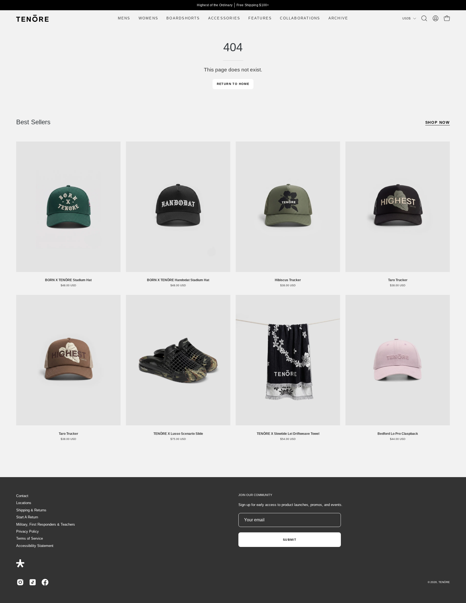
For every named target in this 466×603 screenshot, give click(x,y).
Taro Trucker (397, 280)
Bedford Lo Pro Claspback (398, 433)
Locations (23, 503)
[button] (424, 18)
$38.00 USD (288, 285)
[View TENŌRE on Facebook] (45, 582)
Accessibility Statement (34, 546)
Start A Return (27, 517)
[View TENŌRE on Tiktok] (33, 582)
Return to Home (233, 83)
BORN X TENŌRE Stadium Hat (68, 280)
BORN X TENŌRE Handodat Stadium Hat (178, 280)
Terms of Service (29, 538)
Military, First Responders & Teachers (45, 524)
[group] (233, 5)
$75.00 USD (178, 439)
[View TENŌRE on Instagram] (20, 582)
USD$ (406, 18)
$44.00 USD (397, 439)
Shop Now (437, 122)
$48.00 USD (68, 285)
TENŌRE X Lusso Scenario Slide (178, 433)
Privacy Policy (27, 531)
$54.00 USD (288, 439)
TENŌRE (444, 582)
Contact (22, 496)
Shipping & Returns (31, 510)
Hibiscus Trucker (288, 280)
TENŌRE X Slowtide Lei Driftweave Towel (288, 433)
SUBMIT (289, 539)
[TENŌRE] (32, 18)
